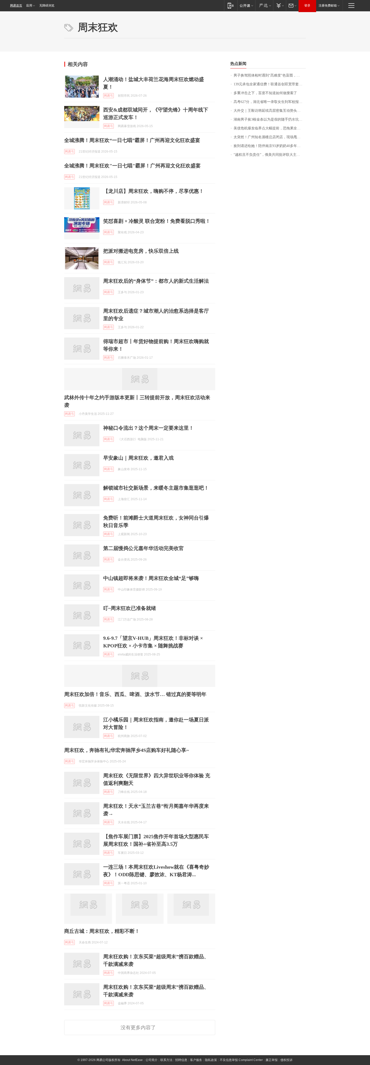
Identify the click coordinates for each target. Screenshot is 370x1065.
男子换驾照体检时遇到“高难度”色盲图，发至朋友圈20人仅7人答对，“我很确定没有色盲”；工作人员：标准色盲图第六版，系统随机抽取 (270, 75)
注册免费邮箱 (328, 5)
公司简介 (151, 1060)
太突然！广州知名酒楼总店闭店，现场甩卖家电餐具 (270, 137)
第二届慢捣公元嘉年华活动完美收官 (143, 548)
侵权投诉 (286, 1060)
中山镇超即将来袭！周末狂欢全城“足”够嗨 (151, 578)
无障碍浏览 (46, 5)
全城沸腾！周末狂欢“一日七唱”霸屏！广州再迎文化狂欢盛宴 (132, 140)
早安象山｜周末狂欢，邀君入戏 (138, 458)
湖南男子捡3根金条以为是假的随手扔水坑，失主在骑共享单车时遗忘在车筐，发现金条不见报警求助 (270, 119)
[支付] (279, 5)
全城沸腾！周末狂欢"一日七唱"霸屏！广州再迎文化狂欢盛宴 (132, 165)
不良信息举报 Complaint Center (241, 1060)
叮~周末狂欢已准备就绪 (129, 608)
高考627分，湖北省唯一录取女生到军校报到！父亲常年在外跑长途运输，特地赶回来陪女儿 (270, 102)
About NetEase (132, 1060)
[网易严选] (264, 5)
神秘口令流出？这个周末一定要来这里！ (148, 428)
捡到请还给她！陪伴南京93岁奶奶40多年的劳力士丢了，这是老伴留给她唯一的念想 (270, 146)
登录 (307, 5)
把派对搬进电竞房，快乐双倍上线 (141, 251)
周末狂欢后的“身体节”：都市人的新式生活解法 (156, 281)
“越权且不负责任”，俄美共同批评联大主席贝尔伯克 (270, 155)
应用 (29, 5)
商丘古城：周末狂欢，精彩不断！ (102, 931)
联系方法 (166, 1060)
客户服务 (196, 1060)
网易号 (108, 95)
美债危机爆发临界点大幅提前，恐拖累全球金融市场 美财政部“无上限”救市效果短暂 (270, 128)
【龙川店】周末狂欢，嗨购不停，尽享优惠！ (153, 191)
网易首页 (16, 5)
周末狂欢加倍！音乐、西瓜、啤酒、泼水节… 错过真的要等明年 (135, 694)
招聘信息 (181, 1060)
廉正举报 (272, 1060)
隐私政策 (211, 1060)
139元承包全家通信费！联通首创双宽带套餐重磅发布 (270, 84)
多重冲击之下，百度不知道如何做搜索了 (265, 93)
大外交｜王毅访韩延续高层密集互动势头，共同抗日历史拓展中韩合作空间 (270, 111)
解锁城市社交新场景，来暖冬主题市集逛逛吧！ (156, 488)
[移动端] (230, 5)
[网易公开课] (246, 5)
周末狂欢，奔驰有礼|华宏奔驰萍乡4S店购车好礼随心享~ (126, 750)
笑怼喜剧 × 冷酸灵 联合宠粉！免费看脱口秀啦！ (156, 221)
